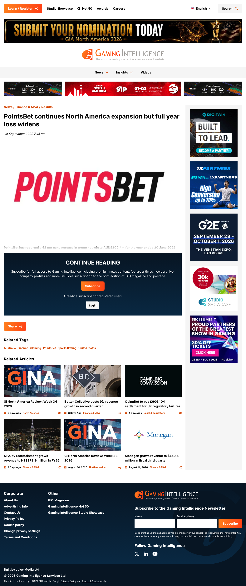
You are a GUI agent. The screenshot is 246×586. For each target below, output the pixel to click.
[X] (137, 554)
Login (92, 305)
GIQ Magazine (58, 500)
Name (138, 516)
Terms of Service (91, 581)
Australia (10, 348)
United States (87, 348)
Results (47, 107)
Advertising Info (16, 506)
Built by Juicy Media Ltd (21, 569)
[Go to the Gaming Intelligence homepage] (123, 55)
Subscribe (92, 286)
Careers (119, 8)
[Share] (59, 413)
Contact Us (12, 512)
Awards (102, 8)
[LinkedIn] (146, 554)
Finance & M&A (27, 107)
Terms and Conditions (20, 537)
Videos (146, 72)
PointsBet (49, 348)
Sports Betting (67, 348)
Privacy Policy (14, 519)
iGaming (35, 348)
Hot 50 (87, 8)
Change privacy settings (22, 531)
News (8, 107)
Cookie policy (14, 525)
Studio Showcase (60, 8)
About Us (11, 500)
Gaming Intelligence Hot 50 (68, 506)
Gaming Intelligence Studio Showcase (76, 512)
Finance (23, 348)
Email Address (185, 516)
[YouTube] (155, 554)
